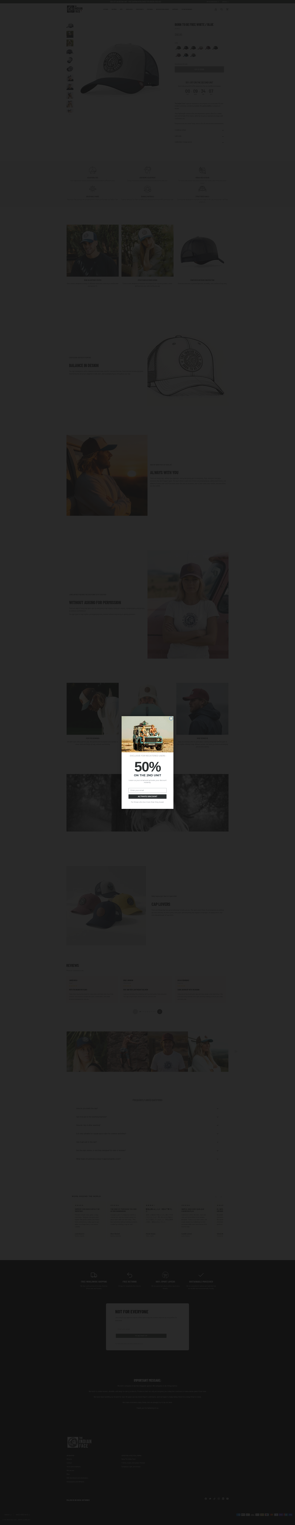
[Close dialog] (171, 718)
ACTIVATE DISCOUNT (147, 796)
